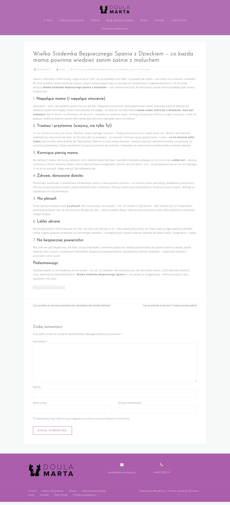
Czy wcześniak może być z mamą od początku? (170, 305)
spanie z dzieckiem (140, 69)
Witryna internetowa (129, 402)
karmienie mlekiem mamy (99, 69)
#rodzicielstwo (56, 287)
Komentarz (40, 341)
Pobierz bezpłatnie (72, 20)
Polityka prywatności (115, 28)
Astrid (181, 490)
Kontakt (160, 20)
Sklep (144, 20)
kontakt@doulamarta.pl (122, 472)
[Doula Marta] (51, 470)
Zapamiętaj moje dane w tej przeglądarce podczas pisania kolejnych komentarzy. (83, 418)
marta (62, 69)
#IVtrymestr (40, 287)
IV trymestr (79, 69)
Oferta (95, 20)
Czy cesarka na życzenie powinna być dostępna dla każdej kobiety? (71, 305)
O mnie (48, 20)
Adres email (40, 402)
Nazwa (37, 386)
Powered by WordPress (152, 490)
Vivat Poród (179, 20)
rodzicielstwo (121, 69)
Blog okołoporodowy (120, 20)
